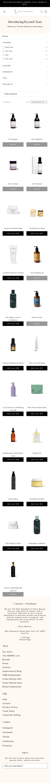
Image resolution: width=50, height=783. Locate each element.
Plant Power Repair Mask (36, 407)
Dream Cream (37, 317)
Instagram (8, 728)
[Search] (42, 12)
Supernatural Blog (12, 671)
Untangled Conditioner (36, 543)
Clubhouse (8, 741)
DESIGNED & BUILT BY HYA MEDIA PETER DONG (19, 773)
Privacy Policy (10, 707)
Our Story (7, 652)
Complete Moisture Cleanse (13, 273)
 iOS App (25, 637)
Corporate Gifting (12, 715)
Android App (25, 640)
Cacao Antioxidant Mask (13, 228)
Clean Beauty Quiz (12, 683)
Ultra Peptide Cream (13, 543)
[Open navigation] (4, 11)
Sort (27, 102)
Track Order (9, 711)
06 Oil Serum (37, 184)
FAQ (5, 700)
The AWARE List (11, 656)
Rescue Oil (37, 453)
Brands (6, 660)
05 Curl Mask (13, 184)
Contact (7, 703)
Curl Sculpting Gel (37, 273)
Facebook (8, 732)
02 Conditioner (37, 139)
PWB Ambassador (12, 675)
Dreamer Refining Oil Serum (13, 363)
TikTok (6, 737)
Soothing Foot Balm (37, 499)
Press (5, 663)
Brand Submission (12, 687)
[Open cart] (46, 11)
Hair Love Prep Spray (37, 363)
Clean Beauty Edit (12, 679)
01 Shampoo (13, 139)
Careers (7, 667)
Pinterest (7, 746)
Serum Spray (13, 499)
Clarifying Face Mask (37, 228)
